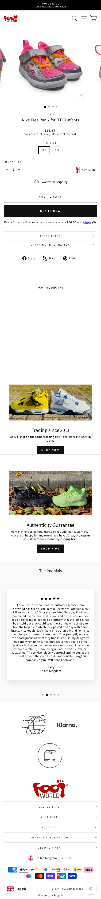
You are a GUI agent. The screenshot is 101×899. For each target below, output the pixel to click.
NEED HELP (49, 817)
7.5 (57, 150)
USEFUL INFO (49, 806)
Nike (50, 114)
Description (50, 236)
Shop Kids (50, 548)
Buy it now (50, 211)
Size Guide (88, 170)
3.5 (44, 150)
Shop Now (50, 450)
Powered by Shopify (50, 895)
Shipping (45, 134)
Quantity (13, 161)
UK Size (50, 143)
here (74, 539)
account (49, 827)
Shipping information (50, 244)
